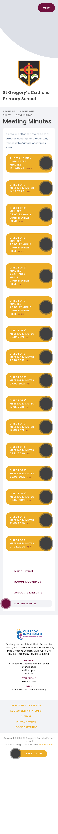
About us (9, 111)
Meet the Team (23, 571)
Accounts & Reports (28, 592)
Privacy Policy (26, 721)
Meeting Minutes (25, 603)
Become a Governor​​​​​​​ (27, 581)
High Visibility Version (26, 705)
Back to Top (34, 753)
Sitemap (26, 716)
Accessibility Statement (26, 710)
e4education (46, 744)
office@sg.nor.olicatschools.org (29, 689)
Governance (23, 115)
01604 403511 (29, 681)
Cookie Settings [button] (26, 727)
